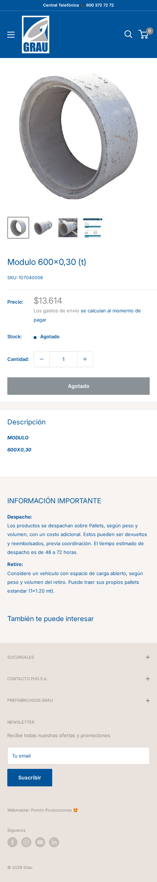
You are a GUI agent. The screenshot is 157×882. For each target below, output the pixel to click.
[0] (143, 34)
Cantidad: (18, 359)
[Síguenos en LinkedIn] (54, 842)
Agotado (78, 386)
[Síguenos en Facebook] (12, 842)
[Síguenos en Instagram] (26, 842)
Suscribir (29, 777)
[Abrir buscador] (129, 34)
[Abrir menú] (11, 35)
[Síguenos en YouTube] (40, 842)
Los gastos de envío (56, 310)
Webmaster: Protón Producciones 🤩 (42, 810)
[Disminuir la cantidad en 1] (41, 359)
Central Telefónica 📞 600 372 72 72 (78, 5)
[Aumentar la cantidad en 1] (85, 359)
